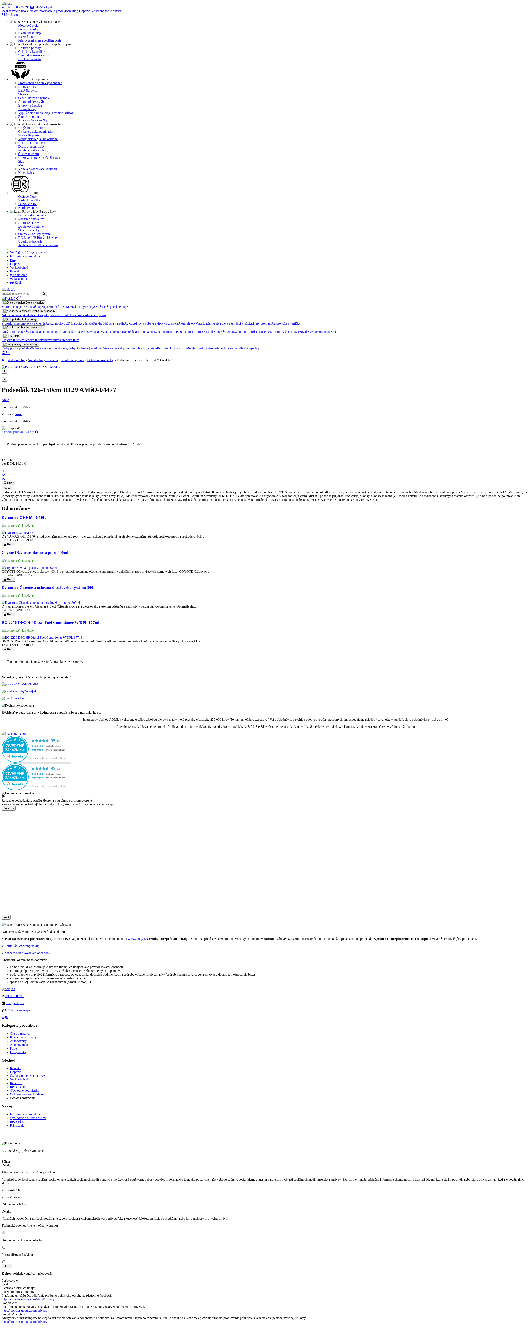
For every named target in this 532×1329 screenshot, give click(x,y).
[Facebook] (6, 1017)
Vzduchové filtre (29, 200)
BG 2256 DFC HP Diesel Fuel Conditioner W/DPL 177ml (50, 622)
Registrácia (20, 278)
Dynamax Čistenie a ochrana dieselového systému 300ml (50, 587)
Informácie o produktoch (54, 11)
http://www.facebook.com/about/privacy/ (28, 1299)
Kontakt (115, 11)
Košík (18, 282)
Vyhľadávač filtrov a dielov (20, 11)
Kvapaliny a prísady (23, 1037)
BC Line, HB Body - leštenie (37, 237)
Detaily (6, 1165)
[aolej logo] (8, 289)
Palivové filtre (27, 204)
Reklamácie (17, 1087)
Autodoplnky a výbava (33, 101)
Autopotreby (16, 360)
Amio (5, 400)
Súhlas (6, 1161)
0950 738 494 (14, 996)
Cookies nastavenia (22, 1098)
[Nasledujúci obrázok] (4, 379)
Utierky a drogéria (30, 241)
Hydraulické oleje (30, 33)
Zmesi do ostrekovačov (33, 55)
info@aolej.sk (43, 7)
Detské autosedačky (100, 360)
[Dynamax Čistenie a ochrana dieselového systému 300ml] (41, 602)
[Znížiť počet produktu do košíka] (3, 475)
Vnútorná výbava (72, 360)
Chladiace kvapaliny (31, 51)
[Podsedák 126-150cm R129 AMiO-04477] (31, 367)
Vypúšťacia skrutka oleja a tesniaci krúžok (46, 113)
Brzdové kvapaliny (30, 59)
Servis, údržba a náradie (34, 98)
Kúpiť (10, 482)
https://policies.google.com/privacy (24, 1310)
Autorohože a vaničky (32, 120)
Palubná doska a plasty (33, 150)
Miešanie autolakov (31, 219)
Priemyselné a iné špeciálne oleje (39, 40)
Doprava (84, 11)
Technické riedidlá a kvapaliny (38, 245)
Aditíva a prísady (29, 48)
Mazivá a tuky (27, 36)
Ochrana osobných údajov (27, 1094)
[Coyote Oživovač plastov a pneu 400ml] (29, 568)
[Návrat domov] (3, 360)
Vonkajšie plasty (29, 135)
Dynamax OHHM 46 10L (24, 517)
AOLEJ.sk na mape (17, 1010)
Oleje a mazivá (20, 1033)
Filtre (13, 1048)
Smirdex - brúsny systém (34, 234)
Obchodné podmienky (24, 1090)
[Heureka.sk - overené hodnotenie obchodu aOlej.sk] (37, 761)
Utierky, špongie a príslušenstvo (39, 157)
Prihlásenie (12, 14)
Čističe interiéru (28, 154)
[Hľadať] (44, 294)
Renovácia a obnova (31, 143)
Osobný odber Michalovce (27, 1075)
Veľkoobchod (100, 11)
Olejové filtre (27, 196)
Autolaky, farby (28, 222)
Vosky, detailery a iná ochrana (38, 139)
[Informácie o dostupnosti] (36, 432)
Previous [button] (8, 808)
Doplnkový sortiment (32, 226)
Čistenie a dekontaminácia (35, 131)
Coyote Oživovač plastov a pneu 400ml (35, 552)
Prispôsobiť (10, 1190)
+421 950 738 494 (17, 7)
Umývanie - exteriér (31, 128)
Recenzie (16, 1083)
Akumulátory (27, 109)
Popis (6, 488)
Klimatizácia (26, 172)
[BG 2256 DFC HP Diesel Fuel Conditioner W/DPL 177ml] (42, 637)
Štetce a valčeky (28, 230)
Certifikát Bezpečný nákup (21, 946)
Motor (22, 165)
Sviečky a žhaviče (30, 105)
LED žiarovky (27, 90)
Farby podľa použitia (32, 215)
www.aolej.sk (137, 939)
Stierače (23, 94)
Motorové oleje (28, 25)
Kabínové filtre (28, 207)
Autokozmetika (20, 1044)
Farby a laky (18, 1052)
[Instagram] (3, 1017)
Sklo (21, 161)
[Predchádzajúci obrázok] (4, 371)
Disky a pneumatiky (31, 146)
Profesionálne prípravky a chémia (40, 83)
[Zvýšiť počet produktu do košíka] (3, 478)
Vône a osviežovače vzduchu (37, 169)
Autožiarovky (27, 86)
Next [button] (6, 917)
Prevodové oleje (28, 29)
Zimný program (28, 116)
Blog (75, 11)
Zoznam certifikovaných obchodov (27, 953)
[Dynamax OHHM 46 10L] (20, 532)
